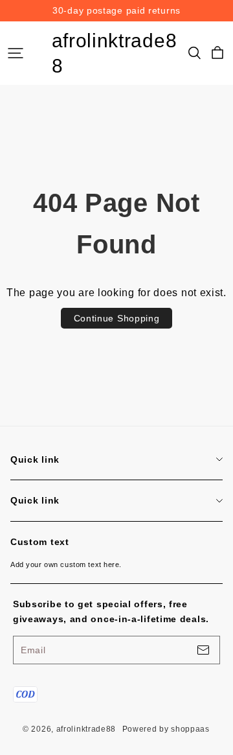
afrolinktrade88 (114, 53)
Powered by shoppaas (166, 729)
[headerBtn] (15, 53)
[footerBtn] (203, 650)
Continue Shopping (117, 318)
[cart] (217, 53)
